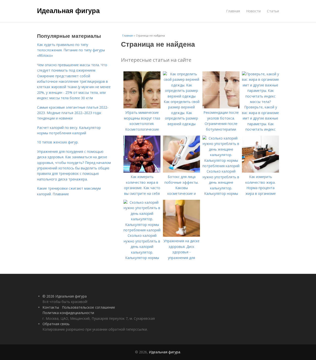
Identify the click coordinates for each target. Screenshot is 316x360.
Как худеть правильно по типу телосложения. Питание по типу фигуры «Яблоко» (71, 50)
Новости (253, 11)
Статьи (273, 11)
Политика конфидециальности (68, 312)
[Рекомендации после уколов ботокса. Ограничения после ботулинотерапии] (220, 107)
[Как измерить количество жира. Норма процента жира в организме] (260, 171)
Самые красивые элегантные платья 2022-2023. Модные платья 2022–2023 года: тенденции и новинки (72, 113)
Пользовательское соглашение (88, 307)
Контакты (50, 307)
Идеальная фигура (68, 10)
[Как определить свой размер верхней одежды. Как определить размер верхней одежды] (181, 96)
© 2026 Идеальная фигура (64, 296)
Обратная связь (56, 323)
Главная (233, 11)
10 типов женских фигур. (58, 142)
